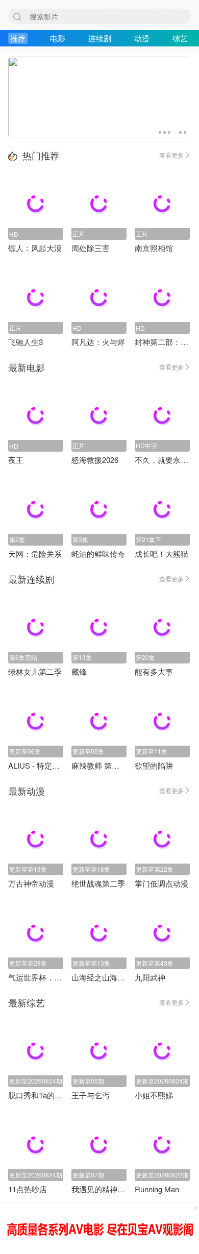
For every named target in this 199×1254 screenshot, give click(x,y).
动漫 (142, 38)
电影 (57, 38)
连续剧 (99, 38)
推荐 (18, 38)
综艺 (180, 38)
